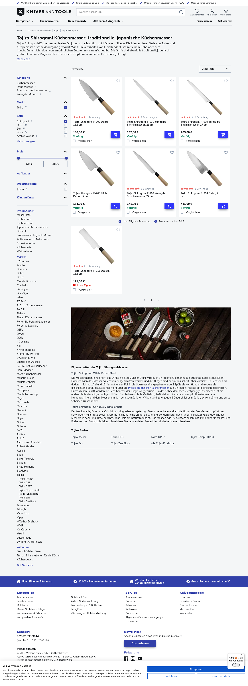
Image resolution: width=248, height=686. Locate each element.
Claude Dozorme (26, 281)
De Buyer (22, 289)
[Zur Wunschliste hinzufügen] (118, 81)
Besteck (22, 231)
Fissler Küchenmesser (30, 317)
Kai (19, 345)
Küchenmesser (25, 83)
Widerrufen (131, 609)
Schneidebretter (26, 243)
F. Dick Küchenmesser (30, 305)
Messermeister (25, 386)
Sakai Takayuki (25, 458)
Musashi (22, 406)
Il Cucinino (23, 341)
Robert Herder (25, 446)
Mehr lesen (23, 59)
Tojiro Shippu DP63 (29, 490)
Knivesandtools (26, 349)
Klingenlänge (25, 197)
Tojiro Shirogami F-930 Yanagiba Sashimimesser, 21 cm (146, 123)
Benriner (22, 269)
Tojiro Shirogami (29, 493)
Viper (20, 517)
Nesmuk (22, 410)
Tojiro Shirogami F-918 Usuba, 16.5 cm (91, 272)
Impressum (131, 621)
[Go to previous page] (144, 300)
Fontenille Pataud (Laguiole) (33, 321)
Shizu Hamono (25, 466)
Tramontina (23, 505)
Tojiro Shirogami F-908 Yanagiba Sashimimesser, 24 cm (146, 195)
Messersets (24, 215)
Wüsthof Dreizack (27, 521)
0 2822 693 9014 (28, 636)
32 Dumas (23, 261)
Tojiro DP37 (25, 486)
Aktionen (23, 547)
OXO (20, 430)
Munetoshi (23, 402)
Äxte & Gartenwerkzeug (84, 601)
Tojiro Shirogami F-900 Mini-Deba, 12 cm (90, 195)
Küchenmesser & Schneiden (38, 30)
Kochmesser (24, 219)
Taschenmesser (25, 597)
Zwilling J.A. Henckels (29, 541)
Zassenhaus (24, 537)
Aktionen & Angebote (107, 21)
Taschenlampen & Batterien (86, 605)
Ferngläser (77, 609)
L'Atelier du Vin (26, 357)
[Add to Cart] (115, 134)
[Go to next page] (158, 300)
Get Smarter (25, 565)
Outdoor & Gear (79, 597)
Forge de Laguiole (27, 325)
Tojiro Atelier (26, 478)
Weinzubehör (25, 251)
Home (19, 30)
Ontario (21, 426)
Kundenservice (133, 597)
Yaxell (20, 533)
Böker (20, 273)
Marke (21, 102)
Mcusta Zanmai (26, 382)
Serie (20, 116)
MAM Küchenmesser (29, 374)
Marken (22, 257)
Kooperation (186, 613)
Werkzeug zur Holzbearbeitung (88, 613)
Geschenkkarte (188, 605)
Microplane (23, 390)
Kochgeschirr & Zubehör (30, 617)
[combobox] (215, 69)
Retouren (130, 605)
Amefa (21, 265)
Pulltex (21, 434)
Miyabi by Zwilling (27, 394)
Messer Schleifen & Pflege (31, 609)
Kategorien (23, 21)
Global (20, 333)
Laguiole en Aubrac (28, 361)
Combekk (22, 285)
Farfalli (21, 309)
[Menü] (242, 655)
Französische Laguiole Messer (34, 235)
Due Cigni (22, 293)
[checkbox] (65, 107)
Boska (20, 277)
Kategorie (23, 77)
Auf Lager (23, 173)
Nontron (22, 414)
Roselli (21, 450)
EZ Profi (21, 301)
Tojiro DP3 (24, 482)
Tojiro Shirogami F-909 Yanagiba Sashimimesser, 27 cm (200, 123)
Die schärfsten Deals (29, 551)
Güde (20, 337)
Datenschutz (132, 613)
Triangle (21, 509)
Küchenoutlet (24, 559)
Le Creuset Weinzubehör (31, 366)
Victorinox (23, 513)
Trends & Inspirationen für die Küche (38, 555)
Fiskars (21, 313)
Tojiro (56, 30)
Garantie (130, 601)
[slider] (18, 158)
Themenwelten (49, 21)
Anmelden (212, 14)
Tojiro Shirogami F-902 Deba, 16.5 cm (90, 123)
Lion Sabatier (24, 370)
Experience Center (190, 601)
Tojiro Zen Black (27, 501)
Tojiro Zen (24, 497)
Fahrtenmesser (25, 601)
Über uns (185, 597)
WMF (20, 525)
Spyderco (22, 470)
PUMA (20, 438)
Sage (20, 454)
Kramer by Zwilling (28, 353)
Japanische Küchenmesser (32, 227)
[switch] (236, 665)
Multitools (22, 605)
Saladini (21, 462)
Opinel (21, 422)
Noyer (20, 418)
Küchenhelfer (24, 247)
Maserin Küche (25, 378)
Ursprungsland (26, 183)
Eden (20, 297)
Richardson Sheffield (29, 442)
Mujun (20, 398)
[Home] (44, 11)
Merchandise (187, 609)
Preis (20, 151)
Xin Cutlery (23, 529)
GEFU (20, 329)
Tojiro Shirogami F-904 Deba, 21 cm (200, 195)
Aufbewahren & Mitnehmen (33, 239)
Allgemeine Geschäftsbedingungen (144, 617)
